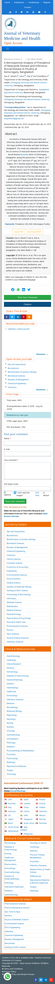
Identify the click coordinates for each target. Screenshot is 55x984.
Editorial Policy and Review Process (19, 974)
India (25, 815)
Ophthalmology (13, 735)
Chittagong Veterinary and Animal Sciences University (26, 99)
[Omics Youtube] (39, 12)
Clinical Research (14, 664)
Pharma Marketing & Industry (17, 908)
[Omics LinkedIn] (27, 12)
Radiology (11, 762)
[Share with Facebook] (6, 317)
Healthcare (11, 691)
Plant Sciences (13, 634)
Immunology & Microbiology (19, 594)
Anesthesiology (13, 656)
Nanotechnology (14, 614)
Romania (43, 823)
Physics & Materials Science (17, 919)
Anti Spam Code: (11, 484)
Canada (26, 803)
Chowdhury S (42, 76)
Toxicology (11, 774)
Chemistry (12, 387)
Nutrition (10, 727)
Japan (10, 819)
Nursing (10, 723)
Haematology (12, 687)
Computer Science (14, 563)
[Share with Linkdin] (18, 317)
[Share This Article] (18, 290)
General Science (13, 583)
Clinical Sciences (14, 559)
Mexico (42, 815)
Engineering (12, 571)
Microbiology (12, 707)
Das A (6, 76)
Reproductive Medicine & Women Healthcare (40, 881)
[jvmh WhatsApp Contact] (45, 12)
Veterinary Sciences (15, 642)
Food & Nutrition (13, 579)
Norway (42, 819)
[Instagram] (51, 980)
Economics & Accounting (17, 567)
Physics (10, 630)
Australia (11, 803)
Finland (42, 807)
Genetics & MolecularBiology (12, 877)
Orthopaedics (12, 739)
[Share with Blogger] (29, 317)
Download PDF (34, 231)
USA (10, 799)
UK (9, 815)
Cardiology (11, 660)
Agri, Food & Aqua (12, 912)
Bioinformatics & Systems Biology (22, 372)
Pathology (11, 743)
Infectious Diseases (15, 699)
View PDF (18, 231)
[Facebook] (36, 980)
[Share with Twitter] (12, 317)
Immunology (12, 695)
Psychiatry (11, 754)
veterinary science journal (18, 329)
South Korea (13, 827)
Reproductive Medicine (16, 766)
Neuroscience (10, 864)
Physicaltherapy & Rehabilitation (20, 750)
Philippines (28, 834)
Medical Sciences (14, 610)
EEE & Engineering (12, 927)
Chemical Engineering (17, 383)
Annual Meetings (17, 791)
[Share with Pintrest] (23, 317)
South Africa (28, 823)
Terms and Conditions (13, 969)
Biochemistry (13, 368)
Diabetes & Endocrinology (18, 676)
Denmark (43, 811)
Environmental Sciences (17, 575)
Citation (27, 304)
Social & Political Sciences (18, 638)
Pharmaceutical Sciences (17, 626)
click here (37, 494)
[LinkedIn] (46, 980)
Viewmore (40, 354)
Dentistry (10, 668)
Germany (12, 811)
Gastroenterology (12, 872)
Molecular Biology (14, 711)
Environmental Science (14, 923)
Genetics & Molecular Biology (19, 587)
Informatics (11, 598)
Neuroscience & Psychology (19, 618)
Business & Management (18, 379)
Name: (7, 438)
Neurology (11, 719)
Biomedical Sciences (16, 376)
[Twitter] (41, 980)
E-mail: (7, 449)
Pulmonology (12, 758)
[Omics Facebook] (16, 12)
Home (7, 2)
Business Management (14, 939)
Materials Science (14, 602)
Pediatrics (11, 747)
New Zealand (24, 828)
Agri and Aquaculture (17, 364)
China (26, 807)
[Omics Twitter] (22, 12)
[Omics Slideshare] (33, 12)
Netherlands (13, 831)
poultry (25, 154)
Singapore (27, 819)
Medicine (10, 703)
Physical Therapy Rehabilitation (37, 856)
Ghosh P (14, 76)
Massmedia (10, 943)
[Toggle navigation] (7, 48)
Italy (10, 807)
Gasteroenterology (15, 680)
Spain (25, 799)
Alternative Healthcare (14, 887)
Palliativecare (35, 876)
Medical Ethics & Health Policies (40, 870)
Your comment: (11, 460)
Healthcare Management (10, 858)
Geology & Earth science (15, 947)
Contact (27, 7)
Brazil (10, 823)
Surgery (10, 770)
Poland (42, 799)
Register (46, 2)
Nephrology (12, 715)
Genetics (10, 683)
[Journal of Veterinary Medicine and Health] (10, 23)
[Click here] (10, 12)
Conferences (33, 2)
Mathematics (12, 606)
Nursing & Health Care (16, 622)
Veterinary (9, 931)
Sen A (22, 76)
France (26, 811)
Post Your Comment (27, 297)
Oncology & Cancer (38, 843)
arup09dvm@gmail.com (14, 118)
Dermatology (12, 672)
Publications (19, 2)
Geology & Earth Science (17, 590)
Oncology (11, 731)
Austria (42, 803)
